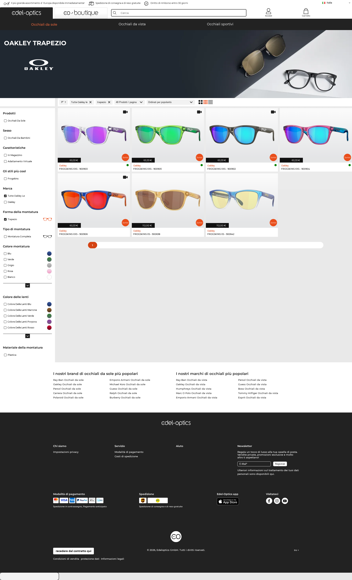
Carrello (306, 15)
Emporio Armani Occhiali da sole (130, 379)
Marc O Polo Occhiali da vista (194, 393)
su (296, 549)
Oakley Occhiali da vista (190, 384)
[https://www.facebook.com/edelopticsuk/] (269, 501)
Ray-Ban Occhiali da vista (191, 379)
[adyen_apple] (92, 500)
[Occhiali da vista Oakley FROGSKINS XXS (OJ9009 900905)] (168, 133)
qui (272, 473)
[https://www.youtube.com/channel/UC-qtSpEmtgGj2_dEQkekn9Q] (285, 501)
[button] (26, 13)
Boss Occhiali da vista (251, 388)
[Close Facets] (27, 102)
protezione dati (90, 558)
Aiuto (179, 446)
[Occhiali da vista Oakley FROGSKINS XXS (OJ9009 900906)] (94, 198)
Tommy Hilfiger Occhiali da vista (258, 393)
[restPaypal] (82, 500)
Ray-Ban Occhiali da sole (68, 379)
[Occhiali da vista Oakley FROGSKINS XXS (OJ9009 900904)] (316, 133)
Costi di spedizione (126, 456)
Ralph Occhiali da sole (123, 393)
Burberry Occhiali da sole (125, 397)
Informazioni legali (112, 558)
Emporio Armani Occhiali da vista (196, 397)
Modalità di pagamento (129, 451)
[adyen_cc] (56, 500)
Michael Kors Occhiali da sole (127, 384)
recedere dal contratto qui (73, 551)
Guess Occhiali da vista (252, 384)
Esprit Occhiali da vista (252, 397)
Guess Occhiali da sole (123, 388)
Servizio (120, 446)
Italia (329, 2)
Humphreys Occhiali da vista (193, 388)
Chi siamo (59, 446)
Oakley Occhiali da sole (67, 384)
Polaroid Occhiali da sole (68, 397)
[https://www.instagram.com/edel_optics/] (277, 501)
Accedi (268, 15)
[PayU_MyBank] (99, 500)
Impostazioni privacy (65, 451)
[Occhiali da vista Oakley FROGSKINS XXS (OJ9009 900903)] (94, 133)
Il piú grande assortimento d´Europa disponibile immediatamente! (48, 3)
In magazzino (15, 155)
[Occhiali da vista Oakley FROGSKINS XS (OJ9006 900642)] (242, 198)
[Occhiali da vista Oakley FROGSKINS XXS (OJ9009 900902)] (242, 133)
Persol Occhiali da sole (67, 388)
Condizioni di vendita (66, 558)
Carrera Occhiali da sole (67, 393)
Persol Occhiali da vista (252, 379)
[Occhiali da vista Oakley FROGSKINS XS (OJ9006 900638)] (168, 198)
